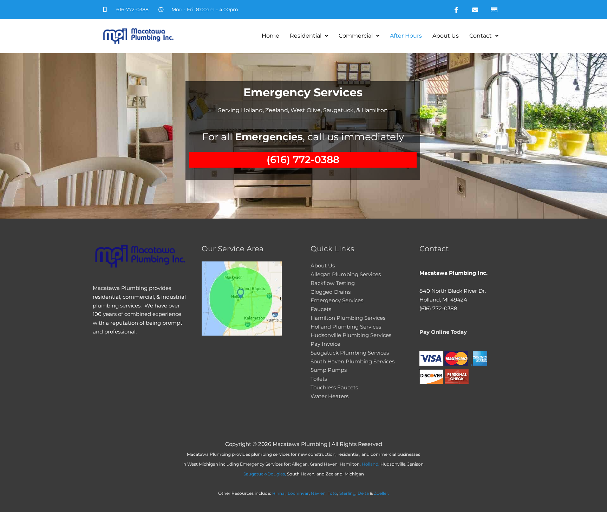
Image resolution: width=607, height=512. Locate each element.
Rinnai (279, 493)
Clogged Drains (331, 292)
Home (270, 35)
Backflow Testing (333, 283)
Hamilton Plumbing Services (348, 318)
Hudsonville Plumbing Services (351, 335)
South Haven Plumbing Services (352, 361)
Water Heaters (329, 396)
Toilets (319, 378)
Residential (305, 35)
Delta (363, 493)
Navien (318, 493)
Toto (332, 493)
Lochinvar (298, 493)
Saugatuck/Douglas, (264, 474)
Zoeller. (381, 493)
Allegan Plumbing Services (346, 274)
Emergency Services (337, 300)
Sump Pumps (329, 370)
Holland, (370, 464)
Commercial (356, 35)
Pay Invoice (325, 344)
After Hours (406, 35)
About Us (445, 35)
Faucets (321, 309)
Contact (480, 35)
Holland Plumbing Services (346, 326)
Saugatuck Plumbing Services (350, 352)
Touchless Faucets (334, 387)
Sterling (347, 493)
